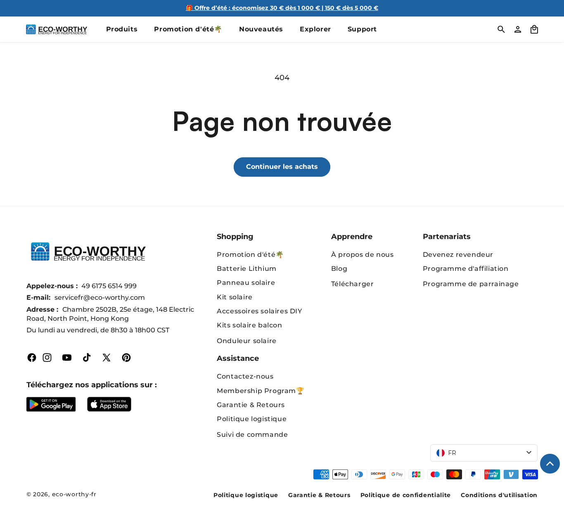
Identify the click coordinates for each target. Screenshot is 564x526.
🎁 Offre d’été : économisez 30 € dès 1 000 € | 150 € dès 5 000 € (282, 8)
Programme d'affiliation (466, 268)
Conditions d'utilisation (499, 495)
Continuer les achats (282, 167)
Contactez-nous (245, 376)
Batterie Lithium (247, 268)
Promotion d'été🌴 (250, 254)
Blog (339, 268)
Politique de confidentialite (405, 495)
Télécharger (352, 284)
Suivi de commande (252, 434)
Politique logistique (252, 419)
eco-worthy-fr (74, 494)
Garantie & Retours (251, 405)
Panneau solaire (246, 283)
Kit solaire (235, 297)
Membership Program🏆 (260, 391)
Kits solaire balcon (249, 325)
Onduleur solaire (247, 341)
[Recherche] (501, 29)
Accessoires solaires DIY (259, 311)
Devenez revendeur (458, 254)
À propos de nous (362, 254)
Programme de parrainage (471, 284)
